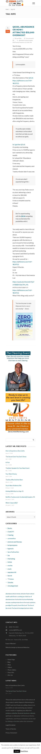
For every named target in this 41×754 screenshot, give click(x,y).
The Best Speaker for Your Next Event (17, 468)
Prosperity (14, 605)
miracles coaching (11, 602)
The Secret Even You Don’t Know (16, 456)
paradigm (8, 605)
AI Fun (8, 462)
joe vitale (25, 596)
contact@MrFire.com (15, 630)
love (25, 599)
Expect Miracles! (11, 643)
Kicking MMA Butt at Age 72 (14, 491)
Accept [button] (17, 751)
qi (25, 42)
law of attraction (17, 599)
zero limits (30, 608)
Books (15, 596)
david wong (16, 42)
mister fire (19, 602)
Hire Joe (10, 675)
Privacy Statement (11, 733)
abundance (22, 40)
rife (31, 42)
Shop (9, 665)
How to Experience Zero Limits (15, 451)
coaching (19, 596)
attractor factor (25, 593)
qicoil (27, 42)
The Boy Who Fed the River (14, 480)
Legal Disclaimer (11, 725)
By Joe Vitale (18, 38)
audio (11, 596)
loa (23, 599)
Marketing (30, 599)
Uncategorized (22, 608)
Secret (20, 605)
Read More (24, 751)
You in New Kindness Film (13, 485)
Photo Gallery (12, 670)
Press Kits (11, 672)
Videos (10, 667)
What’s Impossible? (12, 503)
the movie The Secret (12, 608)
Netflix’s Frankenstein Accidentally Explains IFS (20, 497)
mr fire (24, 602)
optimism (32, 602)
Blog (9, 662)
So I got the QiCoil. (19, 144)
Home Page (11, 659)
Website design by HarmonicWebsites (17, 647)
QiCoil (31, 78)
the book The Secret (28, 605)
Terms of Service (11, 729)
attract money (29, 40)
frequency (21, 42)
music (28, 602)
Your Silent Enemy (11, 474)
